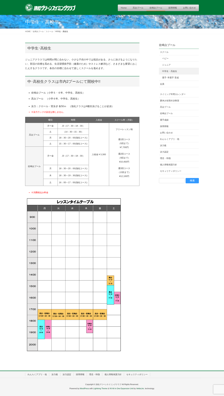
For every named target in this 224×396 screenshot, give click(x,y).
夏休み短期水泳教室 (169, 100)
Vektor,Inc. (140, 388)
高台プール (165, 107)
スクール (164, 52)
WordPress (84, 388)
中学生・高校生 (169, 71)
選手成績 (164, 120)
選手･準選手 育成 (170, 77)
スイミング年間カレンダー (173, 94)
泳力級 (163, 145)
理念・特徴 (165, 158)
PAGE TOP (216, 381)
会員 (162, 84)
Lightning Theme (100, 388)
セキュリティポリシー (170, 171)
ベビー (165, 58)
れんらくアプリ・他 (169, 139)
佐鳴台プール (167, 45)
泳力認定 (164, 152)
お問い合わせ (166, 132)
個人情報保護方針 (168, 164)
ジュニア (166, 65)
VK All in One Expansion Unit (121, 388)
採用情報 (164, 126)
